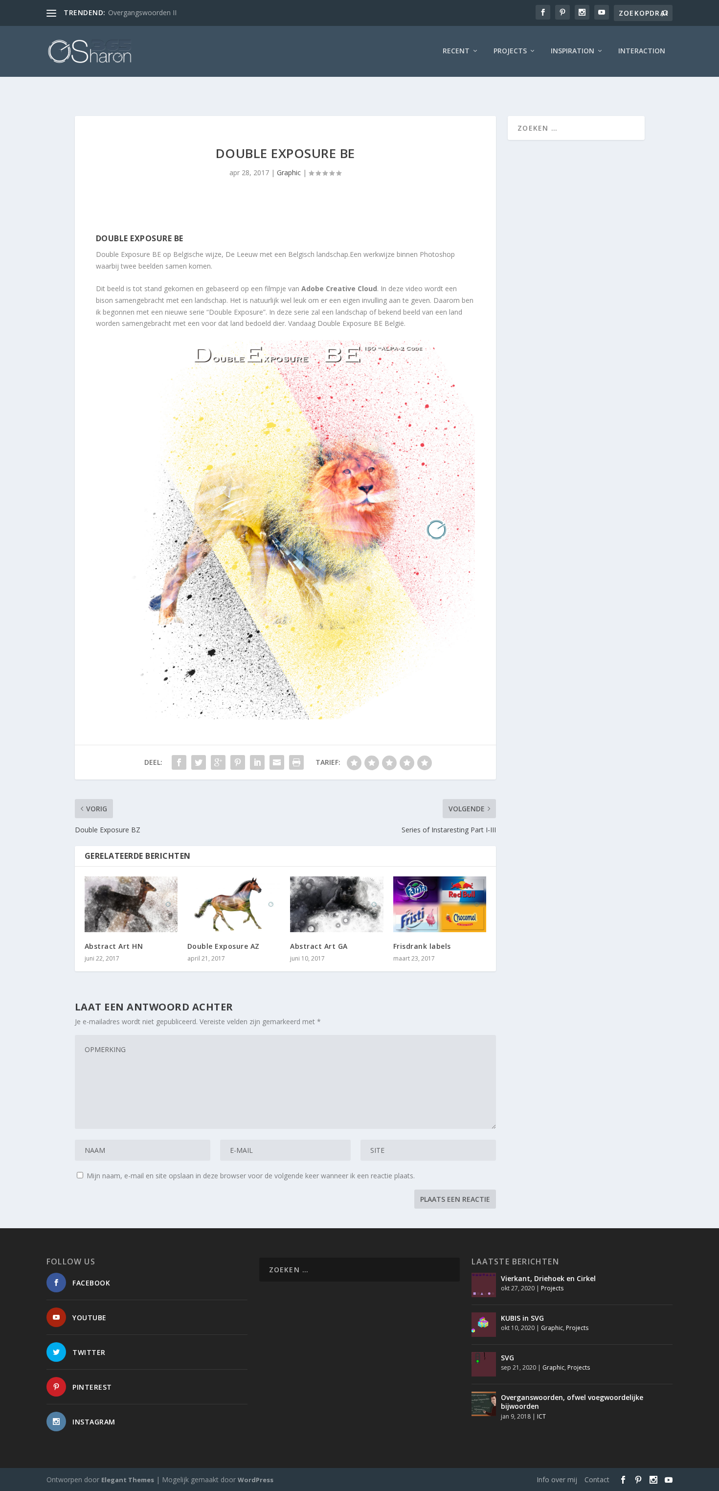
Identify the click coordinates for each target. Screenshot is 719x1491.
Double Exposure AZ (223, 946)
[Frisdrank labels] (439, 904)
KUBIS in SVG (522, 1318)
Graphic (289, 172)
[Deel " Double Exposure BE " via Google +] (218, 762)
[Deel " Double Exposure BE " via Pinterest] (237, 762)
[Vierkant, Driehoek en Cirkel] (484, 1285)
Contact (596, 1479)
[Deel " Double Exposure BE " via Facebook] (179, 762)
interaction (641, 51)
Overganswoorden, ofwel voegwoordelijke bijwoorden (572, 1402)
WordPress (255, 1479)
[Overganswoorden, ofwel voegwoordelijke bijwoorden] (484, 1404)
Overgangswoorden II (142, 12)
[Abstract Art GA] (336, 904)
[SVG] (484, 1364)
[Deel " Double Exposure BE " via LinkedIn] (257, 762)
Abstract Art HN (114, 946)
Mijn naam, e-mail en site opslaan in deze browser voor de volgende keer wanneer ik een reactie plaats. (251, 1175)
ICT (541, 1416)
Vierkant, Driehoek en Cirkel (548, 1278)
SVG (507, 1357)
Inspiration (572, 51)
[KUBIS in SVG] (484, 1324)
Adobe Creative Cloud (339, 288)
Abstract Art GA (319, 946)
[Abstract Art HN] (131, 904)
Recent (456, 51)
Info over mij (557, 1479)
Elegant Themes (127, 1479)
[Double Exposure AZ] (233, 904)
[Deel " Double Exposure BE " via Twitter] (198, 762)
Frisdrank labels (422, 946)
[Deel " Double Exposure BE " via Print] (296, 762)
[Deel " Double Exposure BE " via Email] (277, 762)
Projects (510, 51)
